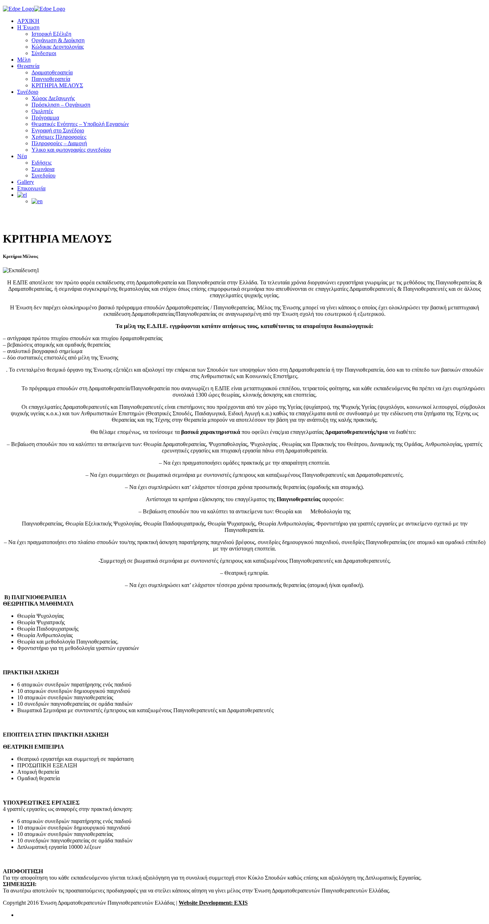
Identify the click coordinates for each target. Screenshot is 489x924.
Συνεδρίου (43, 175)
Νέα (22, 156)
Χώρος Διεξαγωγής (53, 98)
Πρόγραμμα (45, 117)
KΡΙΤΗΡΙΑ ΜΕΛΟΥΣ (57, 85)
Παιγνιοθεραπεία (51, 79)
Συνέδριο (27, 92)
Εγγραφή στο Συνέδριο (58, 130)
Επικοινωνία (31, 188)
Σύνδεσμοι (44, 53)
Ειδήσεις (42, 163)
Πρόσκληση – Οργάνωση (61, 105)
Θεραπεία (28, 66)
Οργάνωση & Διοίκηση (58, 40)
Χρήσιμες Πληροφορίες (59, 137)
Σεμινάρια (43, 169)
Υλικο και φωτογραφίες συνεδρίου (71, 150)
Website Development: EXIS (213, 903)
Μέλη (23, 60)
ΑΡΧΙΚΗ (28, 21)
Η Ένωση (28, 27)
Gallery (25, 182)
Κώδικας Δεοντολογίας (58, 47)
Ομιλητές (42, 111)
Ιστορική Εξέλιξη (51, 34)
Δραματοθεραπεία (52, 72)
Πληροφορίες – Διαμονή (59, 143)
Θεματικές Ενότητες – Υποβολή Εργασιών (80, 124)
